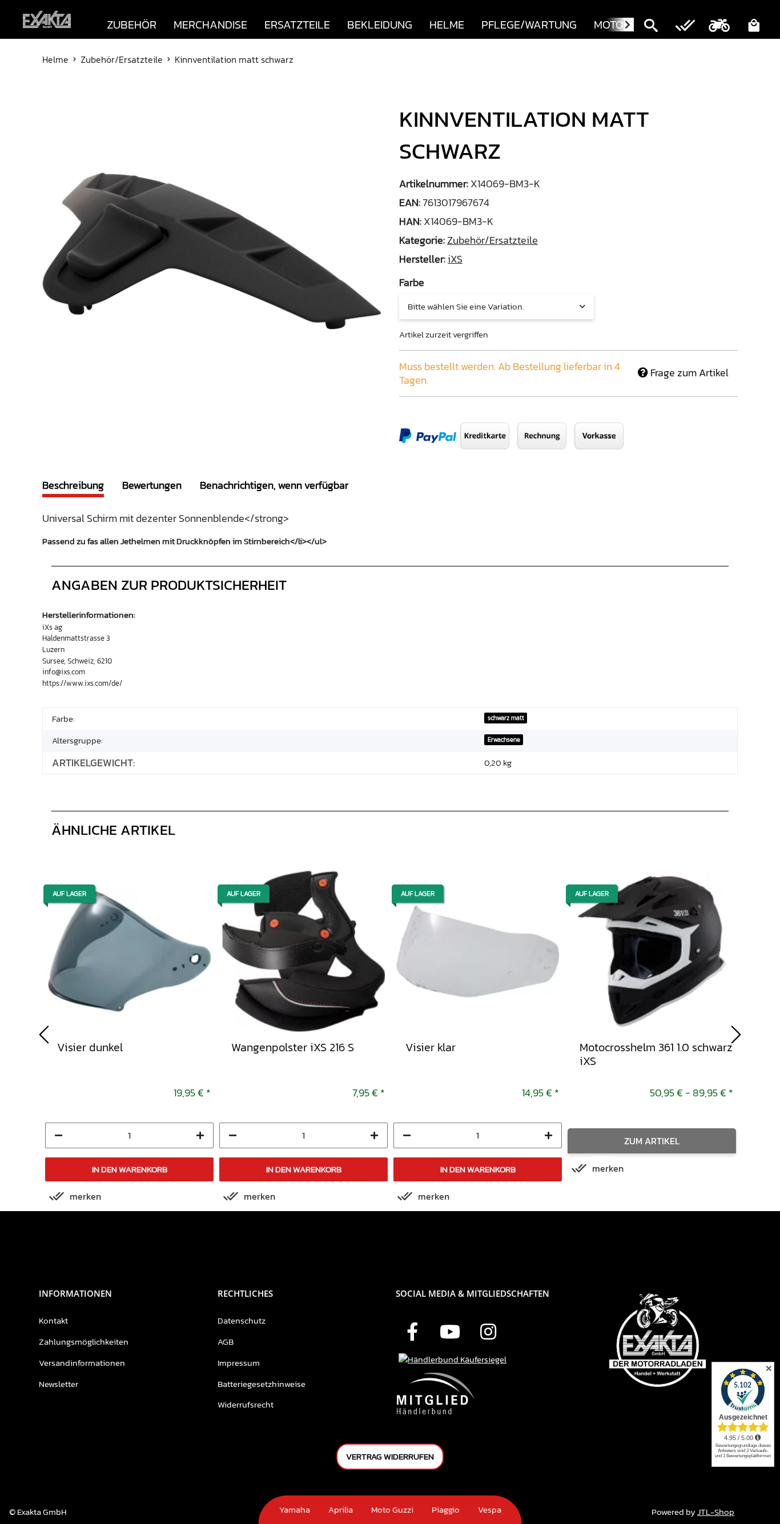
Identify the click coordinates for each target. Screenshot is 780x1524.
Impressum (239, 1362)
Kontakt (53, 1320)
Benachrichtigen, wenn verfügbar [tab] (274, 485)
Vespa (489, 1509)
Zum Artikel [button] (652, 1141)
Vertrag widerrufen (390, 1456)
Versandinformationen (82, 1362)
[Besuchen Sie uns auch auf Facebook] (412, 1332)
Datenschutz (242, 1320)
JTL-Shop (715, 1511)
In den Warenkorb (129, 1169)
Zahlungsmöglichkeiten (83, 1341)
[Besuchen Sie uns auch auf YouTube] (450, 1332)
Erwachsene (504, 739)
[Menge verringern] (58, 1135)
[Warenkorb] (754, 26)
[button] (651, 26)
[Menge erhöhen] (200, 1135)
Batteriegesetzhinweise (261, 1383)
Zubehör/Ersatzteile (492, 240)
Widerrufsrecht (246, 1404)
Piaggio (446, 1509)
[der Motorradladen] (47, 20)
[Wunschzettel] (685, 26)
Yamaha (294, 1509)
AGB (226, 1341)
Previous (44, 1034)
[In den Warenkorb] (51, 96)
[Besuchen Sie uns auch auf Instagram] (488, 1332)
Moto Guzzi (392, 1509)
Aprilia (340, 1509)
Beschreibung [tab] (73, 485)
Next (736, 1034)
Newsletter (58, 1383)
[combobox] (496, 306)
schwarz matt (506, 717)
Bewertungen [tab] (152, 485)
